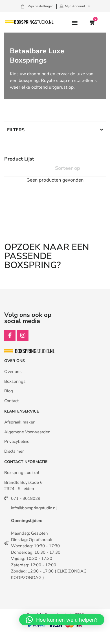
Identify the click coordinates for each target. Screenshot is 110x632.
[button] (74, 22)
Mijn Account (75, 6)
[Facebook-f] (10, 335)
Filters (16, 130)
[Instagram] (22, 335)
